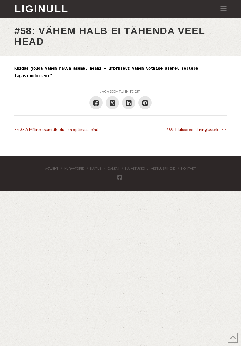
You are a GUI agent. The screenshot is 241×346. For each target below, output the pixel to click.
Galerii (113, 168)
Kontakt (188, 168)
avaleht (51, 168)
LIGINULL (41, 9)
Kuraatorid (74, 168)
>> (196, 129)
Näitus (95, 168)
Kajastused (135, 168)
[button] (223, 8)
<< (56, 129)
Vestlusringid (163, 168)
